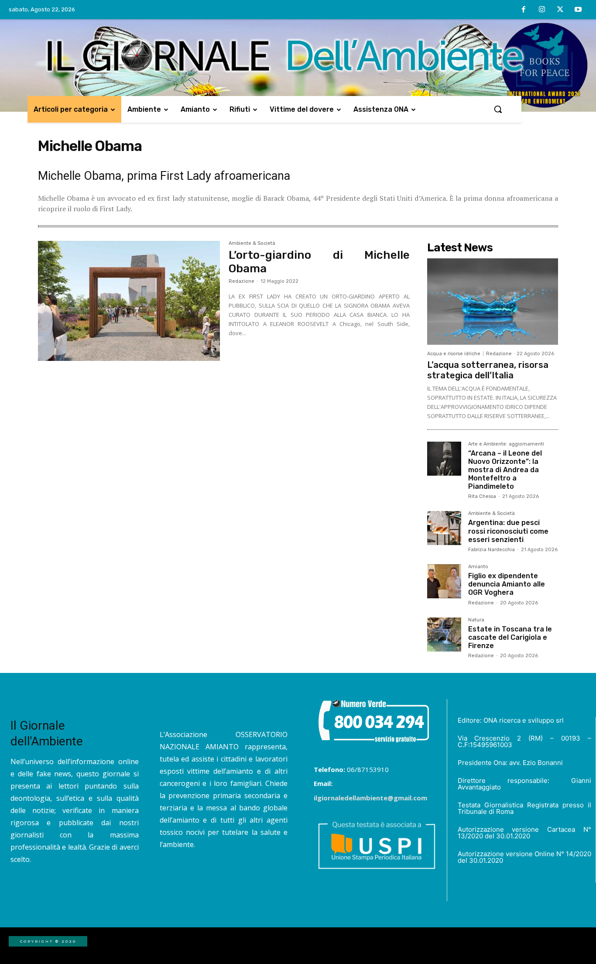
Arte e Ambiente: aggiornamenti (506, 444)
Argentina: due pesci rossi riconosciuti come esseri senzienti (508, 530)
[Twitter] (560, 10)
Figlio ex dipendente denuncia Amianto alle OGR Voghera (506, 584)
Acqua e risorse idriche (453, 353)
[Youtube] (578, 10)
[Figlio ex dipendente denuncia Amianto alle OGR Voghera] (444, 581)
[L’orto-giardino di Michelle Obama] (129, 301)
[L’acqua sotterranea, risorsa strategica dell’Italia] (492, 301)
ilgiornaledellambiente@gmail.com (370, 797)
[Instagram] (542, 10)
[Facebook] (524, 10)
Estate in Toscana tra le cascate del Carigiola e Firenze (510, 637)
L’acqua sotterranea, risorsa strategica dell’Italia (487, 370)
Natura (476, 620)
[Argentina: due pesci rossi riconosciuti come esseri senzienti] (444, 528)
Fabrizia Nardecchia (491, 549)
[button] (498, 109)
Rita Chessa (482, 496)
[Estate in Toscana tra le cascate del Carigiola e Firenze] (444, 635)
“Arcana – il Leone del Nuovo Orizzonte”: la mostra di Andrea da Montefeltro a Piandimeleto (505, 470)
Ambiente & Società (252, 243)
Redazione (241, 281)
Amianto (478, 566)
